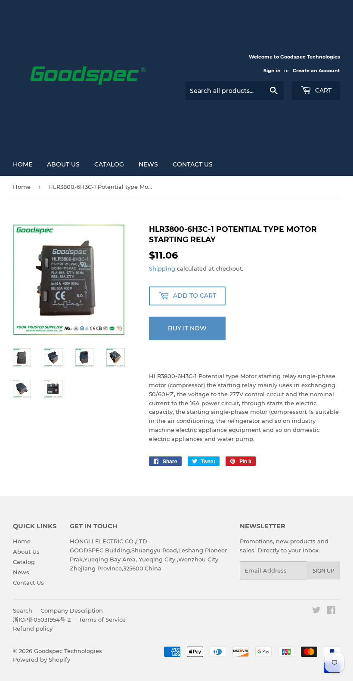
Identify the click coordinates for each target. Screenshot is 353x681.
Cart (322, 90)
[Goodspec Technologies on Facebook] (331, 611)
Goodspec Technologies (68, 650)
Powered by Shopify (41, 659)
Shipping (162, 268)
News (148, 164)
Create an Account (316, 71)
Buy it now (187, 328)
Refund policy (33, 628)
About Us (63, 164)
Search (22, 610)
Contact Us (193, 164)
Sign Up (323, 570)
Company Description (71, 610)
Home (22, 164)
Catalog (109, 164)
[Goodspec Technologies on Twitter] (316, 611)
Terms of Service (102, 619)
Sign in (272, 71)
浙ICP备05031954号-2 (42, 619)
